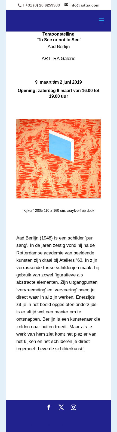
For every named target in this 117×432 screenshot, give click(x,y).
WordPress (77, 424)
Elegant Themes (74, 417)
